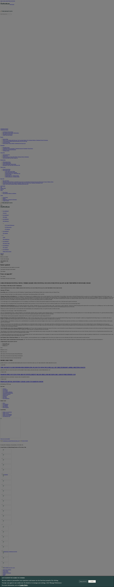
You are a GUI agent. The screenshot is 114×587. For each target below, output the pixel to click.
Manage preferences (83, 581)
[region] (57, 581)
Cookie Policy (23, 585)
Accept (92, 581)
